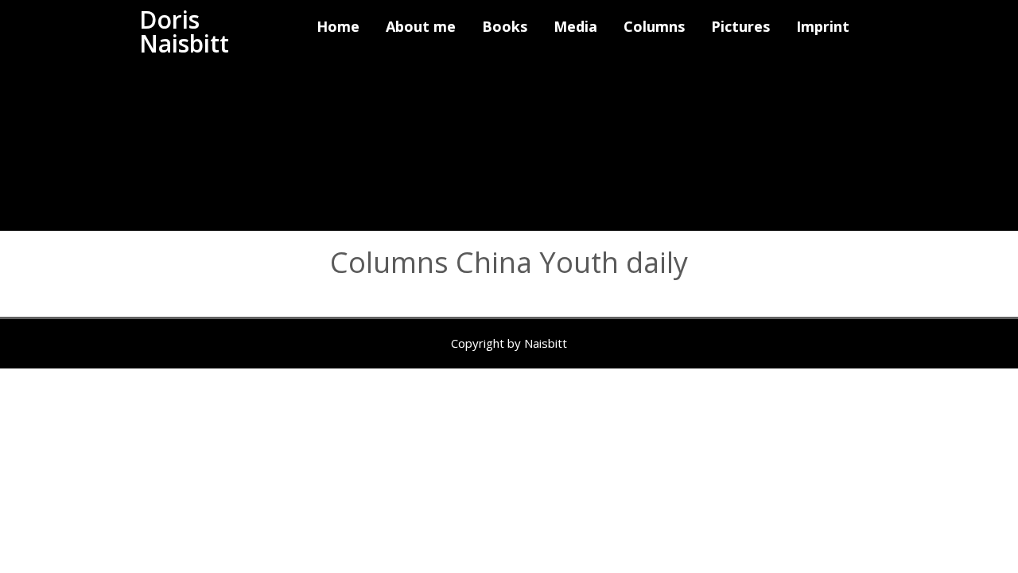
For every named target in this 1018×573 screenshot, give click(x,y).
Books (504, 26)
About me (421, 26)
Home (338, 26)
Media (575, 26)
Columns (654, 26)
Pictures (740, 26)
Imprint (822, 26)
